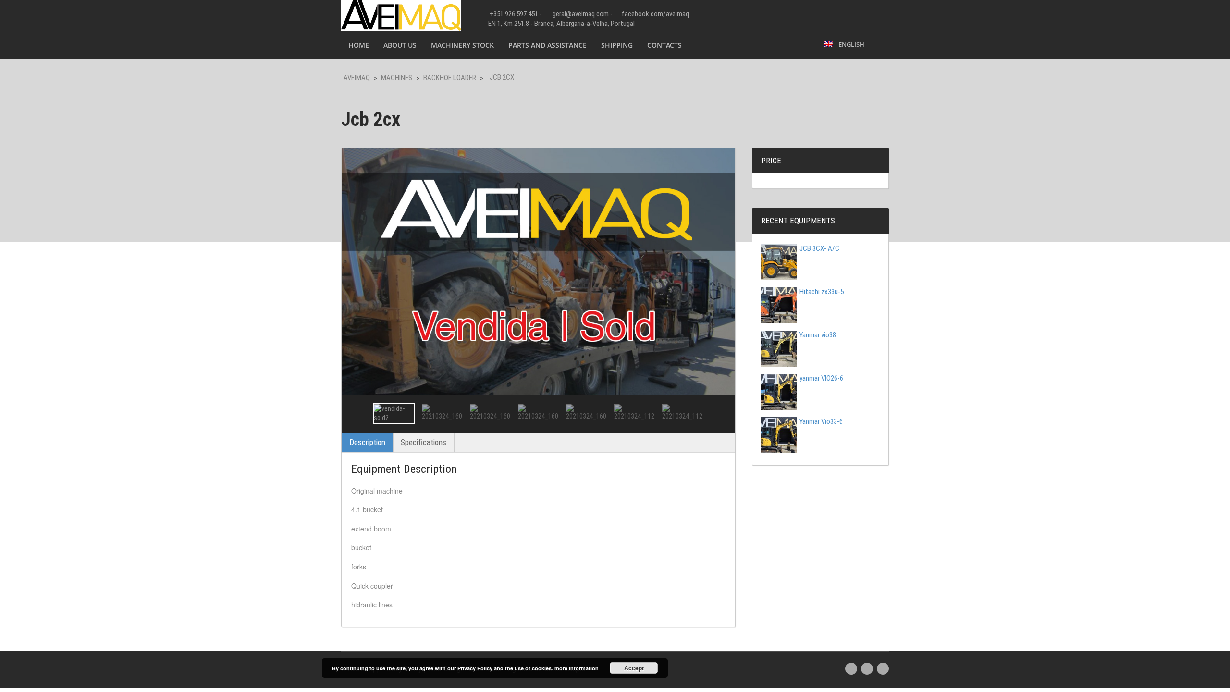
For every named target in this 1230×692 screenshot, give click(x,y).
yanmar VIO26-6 (821, 378)
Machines (396, 78)
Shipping (617, 44)
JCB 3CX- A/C (819, 248)
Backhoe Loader (449, 78)
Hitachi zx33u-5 (822, 291)
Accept (634, 668)
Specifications (423, 442)
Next (719, 413)
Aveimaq (357, 78)
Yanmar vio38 (818, 335)
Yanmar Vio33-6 (821, 421)
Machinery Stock (462, 44)
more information (576, 668)
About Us (400, 44)
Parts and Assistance (547, 44)
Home (358, 44)
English (850, 44)
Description (367, 442)
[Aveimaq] (401, 14)
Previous (357, 413)
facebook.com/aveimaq (655, 14)
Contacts (664, 44)
